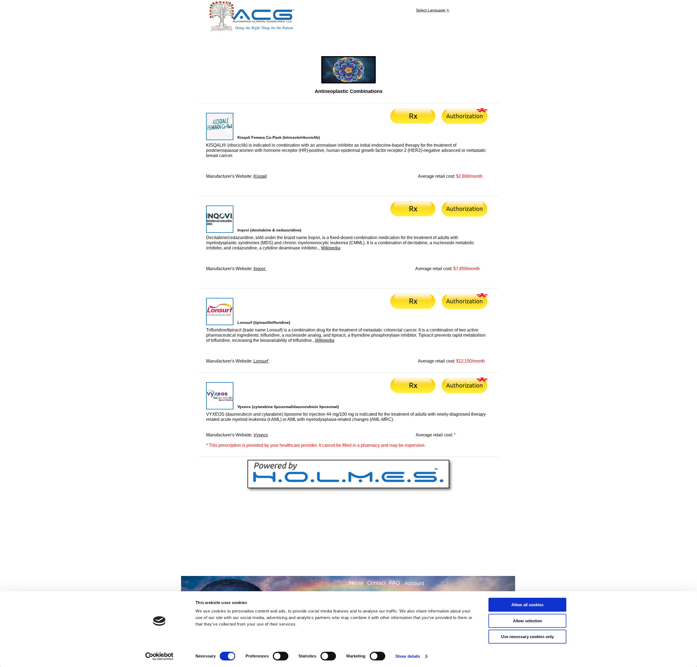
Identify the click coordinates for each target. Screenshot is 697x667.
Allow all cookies (527, 604)
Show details (407, 656)
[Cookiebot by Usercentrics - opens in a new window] (159, 656)
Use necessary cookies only (527, 636)
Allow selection (527, 620)
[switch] (280, 656)
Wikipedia (330, 248)
